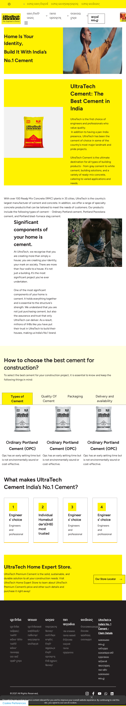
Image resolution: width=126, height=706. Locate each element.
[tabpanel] (63, 438)
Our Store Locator (105, 579)
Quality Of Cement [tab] (48, 398)
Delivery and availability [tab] (105, 398)
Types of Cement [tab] (17, 398)
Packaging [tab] (75, 396)
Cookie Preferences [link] (14, 703)
